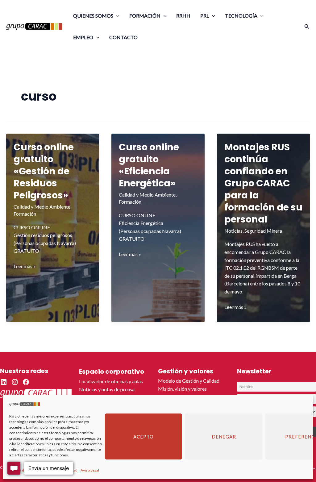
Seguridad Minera (263, 231)
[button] (116, 16)
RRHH (183, 16)
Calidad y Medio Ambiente (42, 207)
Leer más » (25, 266)
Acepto (143, 436)
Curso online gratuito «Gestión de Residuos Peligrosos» (44, 171)
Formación (25, 214)
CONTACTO (123, 37)
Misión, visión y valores (182, 389)
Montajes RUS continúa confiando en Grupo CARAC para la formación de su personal (263, 183)
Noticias (233, 231)
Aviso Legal (90, 470)
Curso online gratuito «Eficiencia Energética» (149, 165)
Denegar (224, 436)
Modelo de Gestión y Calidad (188, 381)
